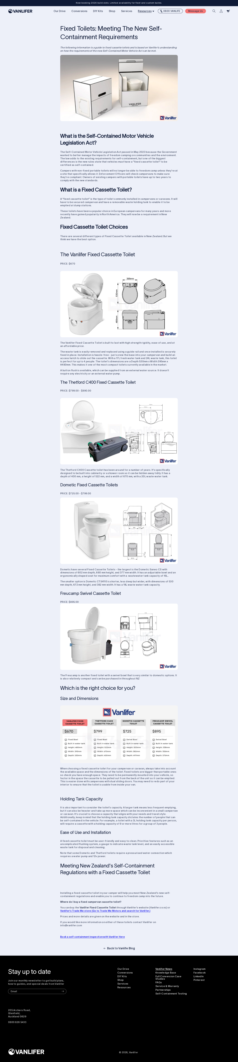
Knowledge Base (165, 972)
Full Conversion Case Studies (168, 977)
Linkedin (198, 976)
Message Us (195, 11)
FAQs (158, 982)
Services (122, 983)
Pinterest (199, 980)
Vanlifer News (163, 969)
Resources (124, 987)
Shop (120, 980)
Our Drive (123, 969)
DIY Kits (122, 976)
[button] (145, 11)
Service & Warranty (167, 986)
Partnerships (163, 989)
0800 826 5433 (17, 1022)
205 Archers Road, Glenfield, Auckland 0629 (19, 1013)
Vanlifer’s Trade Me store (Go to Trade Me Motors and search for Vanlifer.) (105, 910)
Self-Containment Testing (171, 993)
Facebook (199, 972)
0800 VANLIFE (171, 11)
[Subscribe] (62, 991)
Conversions (125, 972)
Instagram (199, 969)
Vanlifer (133, 1052)
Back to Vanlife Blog (121, 948)
